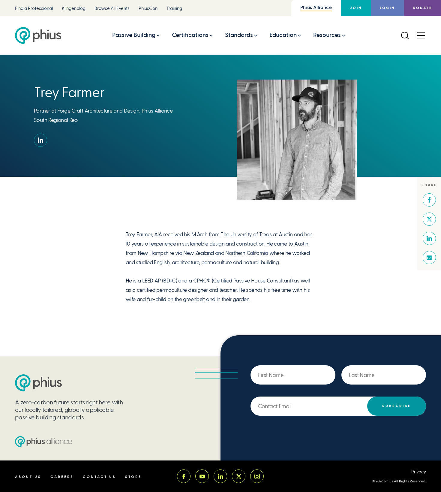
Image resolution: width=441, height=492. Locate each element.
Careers (62, 477)
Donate (422, 8)
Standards (239, 35)
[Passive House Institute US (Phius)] (38, 35)
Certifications (190, 35)
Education (283, 35)
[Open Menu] (421, 35)
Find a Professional (34, 8)
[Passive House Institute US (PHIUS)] (38, 382)
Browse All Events (112, 8)
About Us (28, 477)
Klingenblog (74, 8)
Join (356, 8)
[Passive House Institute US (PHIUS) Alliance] (43, 441)
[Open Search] (405, 35)
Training (174, 8)
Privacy (418, 472)
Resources (327, 35)
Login (387, 8)
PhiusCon (148, 8)
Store (133, 477)
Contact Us (99, 477)
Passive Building (133, 35)
